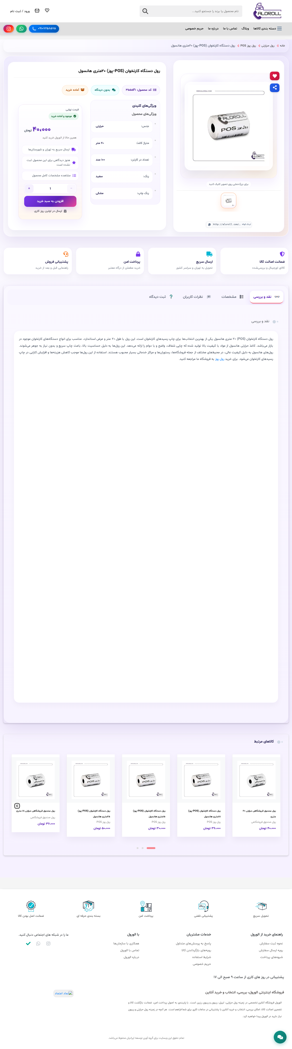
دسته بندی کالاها (264, 28)
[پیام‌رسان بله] (28, 943)
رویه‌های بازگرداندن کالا (196, 950)
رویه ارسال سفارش (271, 950)
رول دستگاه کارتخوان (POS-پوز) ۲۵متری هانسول (94, 813)
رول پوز (219, 359)
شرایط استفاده (201, 957)
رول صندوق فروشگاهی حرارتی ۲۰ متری (259, 813)
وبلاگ (245, 28)
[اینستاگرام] (8, 29)
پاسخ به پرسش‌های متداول (193, 943)
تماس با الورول (129, 950)
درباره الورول (131, 957)
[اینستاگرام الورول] (48, 943)
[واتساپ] (21, 29)
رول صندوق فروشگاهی (263, 822)
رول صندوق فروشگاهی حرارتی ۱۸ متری (35, 811)
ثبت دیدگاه (157, 296)
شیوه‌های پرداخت (271, 957)
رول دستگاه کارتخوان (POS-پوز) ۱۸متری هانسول (204, 813)
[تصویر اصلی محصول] (228, 200)
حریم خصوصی (194, 28)
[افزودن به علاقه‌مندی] (274, 76)
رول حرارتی (267, 46)
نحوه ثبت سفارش (271, 943)
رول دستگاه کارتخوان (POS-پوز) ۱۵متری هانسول (149, 813)
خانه (282, 46)
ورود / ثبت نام (20, 11)
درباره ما (213, 28)
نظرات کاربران (193, 296)
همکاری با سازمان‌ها (126, 943)
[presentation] (274, 806)
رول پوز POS (248, 46)
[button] (151, 848)
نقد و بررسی (262, 296)
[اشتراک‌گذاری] (274, 87)
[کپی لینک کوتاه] (209, 224)
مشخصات (229, 296)
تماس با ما (230, 28)
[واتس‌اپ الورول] (38, 943)
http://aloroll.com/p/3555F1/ (227, 224)
